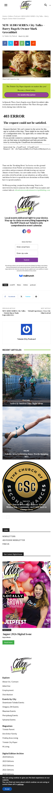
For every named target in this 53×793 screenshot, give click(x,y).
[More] (36, 296)
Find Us (5, 544)
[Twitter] (10, 43)
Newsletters (8, 536)
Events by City (9, 699)
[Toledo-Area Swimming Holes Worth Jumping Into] (26, 433)
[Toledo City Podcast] (26, 329)
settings (20, 784)
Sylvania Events (9, 719)
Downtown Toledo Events (13, 702)
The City (26, 501)
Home (4, 16)
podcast (33, 285)
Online (10, 16)
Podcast (17, 16)
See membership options (26, 95)
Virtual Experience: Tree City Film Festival (39, 312)
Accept (7, 789)
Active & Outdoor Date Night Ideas (26, 403)
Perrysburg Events (10, 715)
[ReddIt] (33, 43)
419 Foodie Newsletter (13, 540)
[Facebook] (4, 43)
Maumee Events (9, 711)
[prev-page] (4, 517)
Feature (26, 400)
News (19, 285)
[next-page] (7, 517)
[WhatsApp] (21, 43)
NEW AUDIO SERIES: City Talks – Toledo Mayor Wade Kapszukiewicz (14, 313)
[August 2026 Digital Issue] (26, 595)
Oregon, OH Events (10, 707)
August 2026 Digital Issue (17, 634)
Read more (8, 642)
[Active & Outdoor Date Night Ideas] (26, 380)
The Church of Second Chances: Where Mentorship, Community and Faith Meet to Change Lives (26, 507)
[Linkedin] (27, 43)
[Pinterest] (16, 43)
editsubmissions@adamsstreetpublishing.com (32, 190)
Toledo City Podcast (10, 36)
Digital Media (6, 637)
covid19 (12, 285)
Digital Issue (6, 630)
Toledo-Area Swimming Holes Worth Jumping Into (26, 455)
